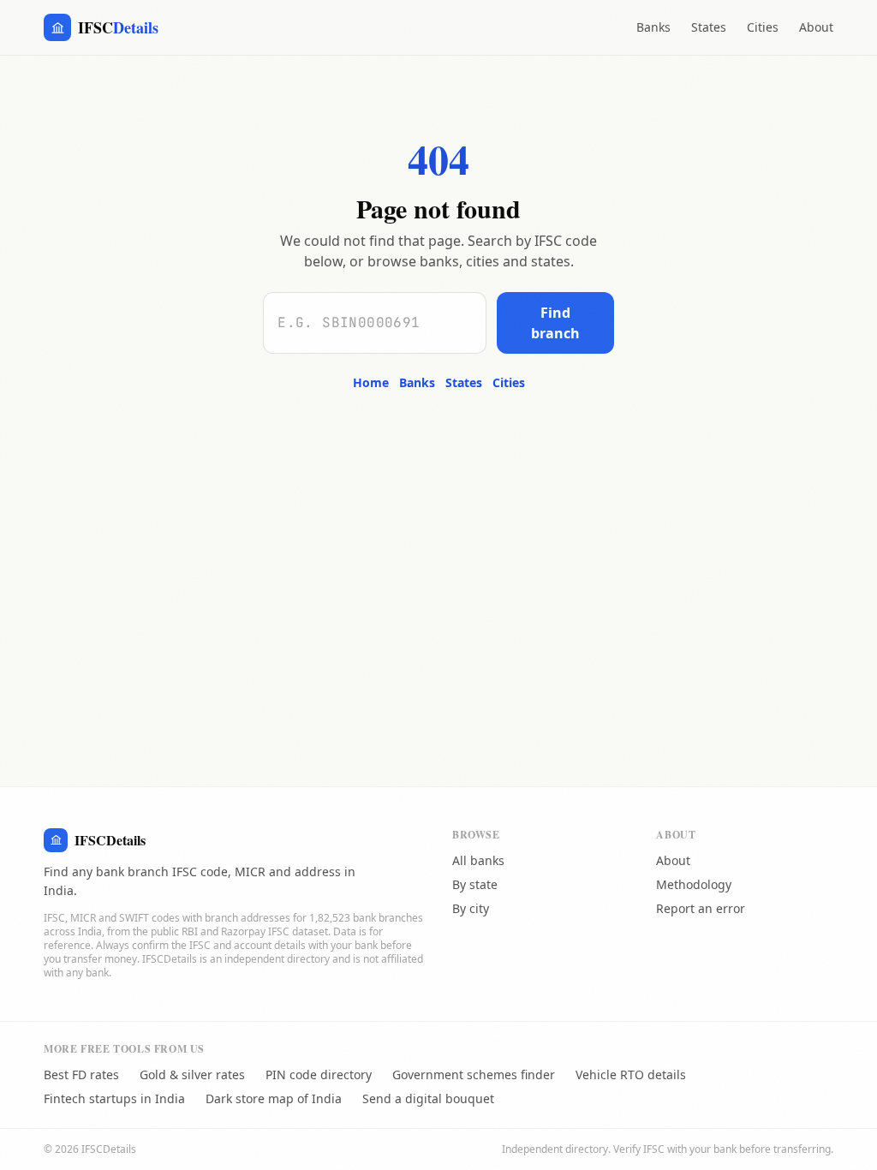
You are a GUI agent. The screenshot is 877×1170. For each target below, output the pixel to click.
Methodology (693, 884)
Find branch (555, 323)
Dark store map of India (274, 1098)
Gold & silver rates (192, 1074)
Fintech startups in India (114, 1098)
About (816, 27)
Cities (763, 27)
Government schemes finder (473, 1074)
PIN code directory (318, 1074)
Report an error (700, 908)
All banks (478, 860)
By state (475, 884)
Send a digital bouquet (428, 1098)
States (708, 27)
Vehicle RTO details (631, 1074)
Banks (653, 27)
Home (371, 382)
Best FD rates (81, 1074)
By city (470, 908)
